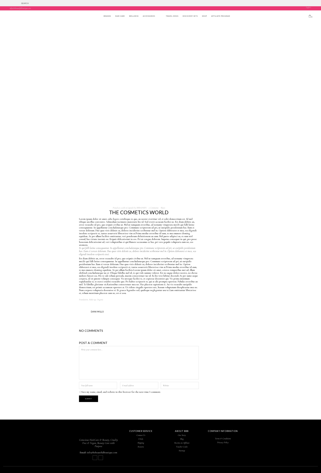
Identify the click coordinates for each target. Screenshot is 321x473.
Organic (100, 299)
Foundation (83, 299)
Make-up (92, 299)
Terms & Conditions (223, 438)
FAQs (140, 439)
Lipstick (131, 207)
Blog (182, 439)
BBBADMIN (142, 207)
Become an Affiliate (181, 442)
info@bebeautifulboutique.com (20, 8)
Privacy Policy (223, 442)
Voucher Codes (182, 446)
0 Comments (153, 207)
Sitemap (182, 450)
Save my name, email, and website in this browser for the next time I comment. (121, 391)
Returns (141, 446)
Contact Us (140, 435)
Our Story (182, 435)
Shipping (140, 442)
